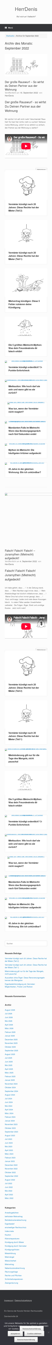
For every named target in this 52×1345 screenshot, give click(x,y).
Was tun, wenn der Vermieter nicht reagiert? (23, 410)
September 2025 (11, 1050)
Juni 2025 (9, 1061)
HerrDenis (9, 95)
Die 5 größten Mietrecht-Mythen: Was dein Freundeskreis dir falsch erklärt (25, 348)
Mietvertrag (9, 1264)
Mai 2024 (8, 1106)
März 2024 (9, 1113)
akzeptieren (15, 1333)
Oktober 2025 (10, 1046)
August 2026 (10, 1010)
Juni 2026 (9, 1017)
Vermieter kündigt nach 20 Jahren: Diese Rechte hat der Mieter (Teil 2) (23, 207)
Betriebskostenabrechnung (15, 1220)
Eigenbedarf (9, 1223)
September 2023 (11, 1131)
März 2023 (9, 1153)
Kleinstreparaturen (12, 1238)
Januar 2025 (10, 1080)
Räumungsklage (11, 1271)
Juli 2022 (8, 1183)
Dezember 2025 (11, 1039)
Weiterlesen (41, 170)
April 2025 (9, 1069)
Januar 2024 (10, 1120)
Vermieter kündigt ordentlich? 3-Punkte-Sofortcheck (25, 369)
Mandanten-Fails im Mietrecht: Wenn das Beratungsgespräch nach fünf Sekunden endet (24, 431)
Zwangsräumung (11, 1282)
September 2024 (11, 1091)
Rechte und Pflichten (13, 1275)
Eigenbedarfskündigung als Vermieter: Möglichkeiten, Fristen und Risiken (20, 985)
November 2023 (11, 1124)
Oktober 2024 (10, 1087)
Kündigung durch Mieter (14, 1242)
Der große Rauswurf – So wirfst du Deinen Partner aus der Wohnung (24, 85)
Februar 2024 (10, 1117)
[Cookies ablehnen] (48, 1332)
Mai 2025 (8, 1065)
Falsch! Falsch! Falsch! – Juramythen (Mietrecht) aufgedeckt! (20, 554)
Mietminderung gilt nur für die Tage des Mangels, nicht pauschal (23, 758)
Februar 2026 (10, 1032)
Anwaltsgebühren (12, 1212)
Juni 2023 (9, 1142)
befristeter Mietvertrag (13, 1216)
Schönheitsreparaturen (14, 1279)
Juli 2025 (8, 1057)
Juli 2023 (8, 1139)
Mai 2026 (8, 1021)
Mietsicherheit (10, 1260)
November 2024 (11, 1083)
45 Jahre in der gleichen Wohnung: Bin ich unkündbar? (24, 470)
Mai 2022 (8, 1190)
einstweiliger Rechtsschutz (15, 1227)
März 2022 (9, 1198)
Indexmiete (9, 1231)
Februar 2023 (10, 1157)
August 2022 (10, 1179)
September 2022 (11, 1176)
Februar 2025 (10, 1076)
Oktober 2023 (10, 1128)
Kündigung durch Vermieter (15, 1246)
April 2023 (9, 1150)
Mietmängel (9, 1257)
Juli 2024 (8, 1098)
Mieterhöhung (10, 1253)
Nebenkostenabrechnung (15, 1268)
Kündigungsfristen (12, 1249)
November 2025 (11, 1043)
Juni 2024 (9, 1102)
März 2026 (9, 1028)
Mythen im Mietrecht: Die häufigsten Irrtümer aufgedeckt (24, 451)
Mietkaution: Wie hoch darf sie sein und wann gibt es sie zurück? (24, 389)
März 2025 (9, 1072)
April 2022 (9, 1194)
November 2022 (11, 1168)
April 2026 (9, 1024)
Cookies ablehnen (34, 1333)
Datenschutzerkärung (23, 1300)
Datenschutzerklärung (32, 1329)
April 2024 (9, 1109)
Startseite (10, 35)
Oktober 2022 (10, 1172)
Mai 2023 (8, 1146)
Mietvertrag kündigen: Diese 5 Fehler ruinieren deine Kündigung (24, 304)
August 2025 (10, 1054)
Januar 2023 (10, 1161)
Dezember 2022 (11, 1165)
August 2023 (10, 1135)
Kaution (8, 1234)
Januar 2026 (10, 1035)
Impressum (8, 1300)
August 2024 (10, 1094)
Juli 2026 (8, 1013)
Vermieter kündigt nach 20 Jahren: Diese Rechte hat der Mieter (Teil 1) (23, 256)
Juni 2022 (9, 1187)
